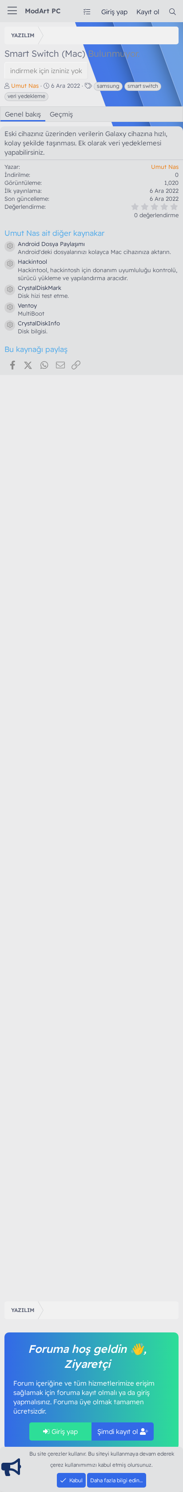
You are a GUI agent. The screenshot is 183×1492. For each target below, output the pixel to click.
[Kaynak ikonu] (9, 246)
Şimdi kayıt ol (118, 1431)
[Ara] (172, 12)
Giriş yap (64, 1431)
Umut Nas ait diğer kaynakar (54, 233)
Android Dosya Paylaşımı (51, 243)
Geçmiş (61, 114)
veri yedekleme (26, 96)
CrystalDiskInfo (39, 323)
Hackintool (32, 261)
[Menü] (12, 11)
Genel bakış (23, 114)
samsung (108, 85)
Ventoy (27, 305)
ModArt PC (42, 11)
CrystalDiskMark (39, 287)
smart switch (142, 85)
